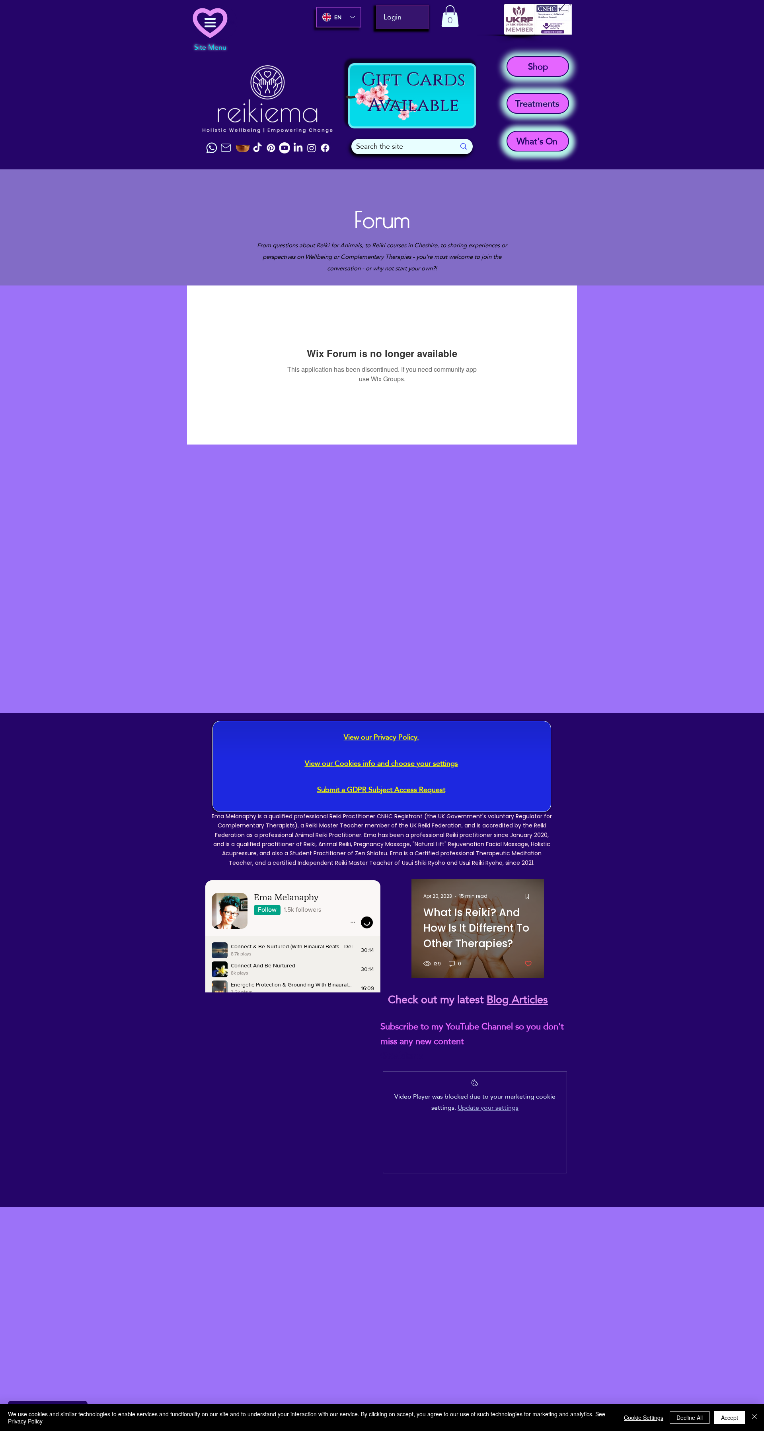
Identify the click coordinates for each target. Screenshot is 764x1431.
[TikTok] (257, 147)
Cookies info (355, 763)
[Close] (754, 1417)
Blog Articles (517, 999)
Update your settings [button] (488, 1107)
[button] (450, 16)
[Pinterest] (271, 147)
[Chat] (212, 148)
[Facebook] (325, 147)
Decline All (689, 1417)
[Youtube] (284, 147)
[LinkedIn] (298, 147)
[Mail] (226, 148)
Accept (729, 1417)
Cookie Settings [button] (643, 1417)
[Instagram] (311, 147)
